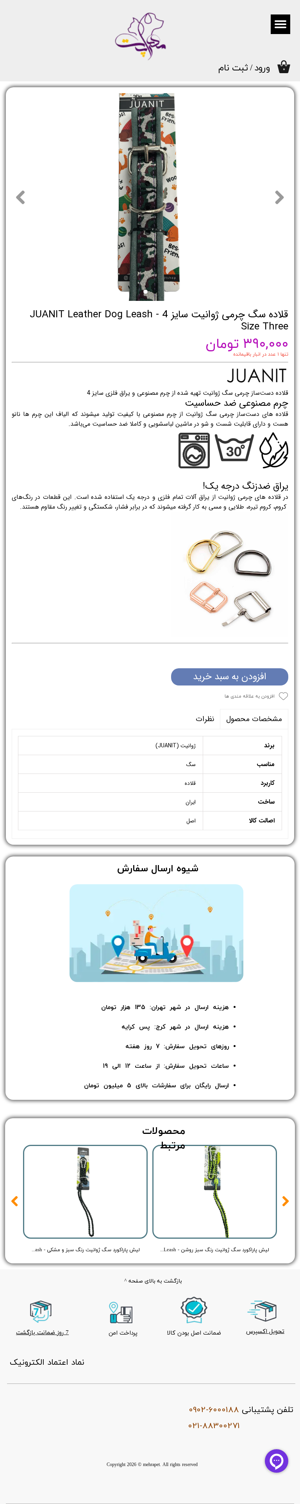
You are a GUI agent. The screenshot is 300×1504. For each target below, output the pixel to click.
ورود (262, 68)
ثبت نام (233, 68)
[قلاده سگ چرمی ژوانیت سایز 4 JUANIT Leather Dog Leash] (150, 197)
